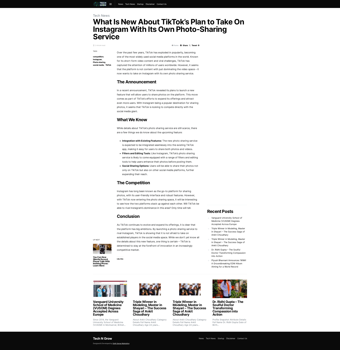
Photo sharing (99, 62)
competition (98, 56)
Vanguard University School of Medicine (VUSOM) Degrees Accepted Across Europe (226, 221)
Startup (140, 4)
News (120, 4)
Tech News (130, 4)
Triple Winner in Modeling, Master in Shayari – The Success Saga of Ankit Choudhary (228, 231)
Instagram (97, 59)
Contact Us (161, 4)
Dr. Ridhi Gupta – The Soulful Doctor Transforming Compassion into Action (228, 252)
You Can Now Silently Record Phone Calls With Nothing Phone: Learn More (101, 261)
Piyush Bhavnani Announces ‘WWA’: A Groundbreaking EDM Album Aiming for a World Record (228, 263)
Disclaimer (150, 4)
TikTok (108, 65)
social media (98, 65)
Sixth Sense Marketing (121, 343)
